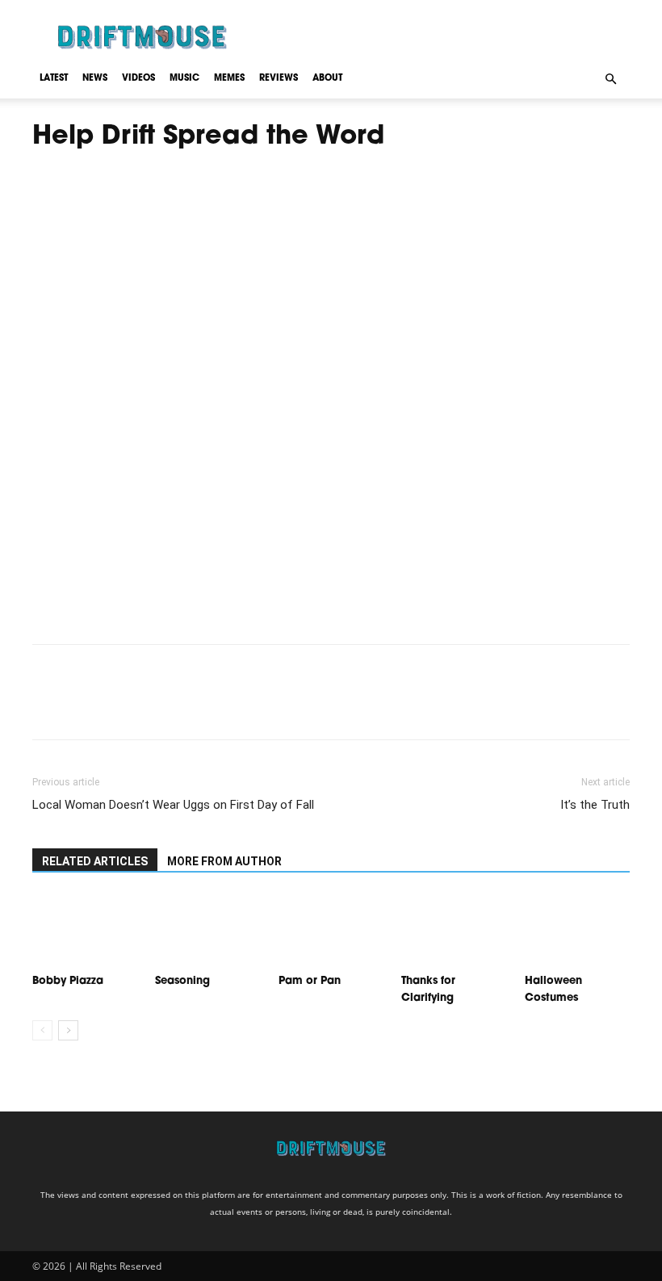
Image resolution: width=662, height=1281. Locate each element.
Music (184, 78)
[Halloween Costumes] (577, 930)
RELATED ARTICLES (95, 861)
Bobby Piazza (67, 981)
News (94, 78)
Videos (138, 78)
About (327, 78)
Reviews (278, 78)
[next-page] (68, 1030)
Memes (229, 78)
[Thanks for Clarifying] (453, 930)
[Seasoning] (207, 930)
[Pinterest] (123, 706)
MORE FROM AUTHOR (224, 861)
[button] (610, 78)
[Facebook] (48, 706)
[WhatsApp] (160, 706)
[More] (198, 706)
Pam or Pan (310, 981)
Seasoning (184, 981)
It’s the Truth (595, 804)
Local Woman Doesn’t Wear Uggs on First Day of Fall (173, 804)
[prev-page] (42, 1030)
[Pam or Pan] (331, 930)
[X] (85, 706)
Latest (54, 78)
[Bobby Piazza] (84, 930)
